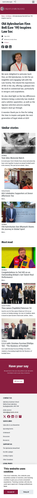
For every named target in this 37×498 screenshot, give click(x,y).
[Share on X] (6, 47)
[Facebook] (8, 417)
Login (10, 2)
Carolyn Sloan (13, 39)
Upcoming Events (8, 429)
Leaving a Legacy (8, 456)
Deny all (26, 492)
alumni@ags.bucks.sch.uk (10, 412)
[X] (4, 417)
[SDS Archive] (20, 417)
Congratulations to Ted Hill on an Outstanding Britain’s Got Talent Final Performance (18, 274)
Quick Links (5, 2)
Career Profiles (6, 306)
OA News (8, 16)
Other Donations (8, 459)
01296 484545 (7, 410)
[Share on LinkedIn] (10, 47)
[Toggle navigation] (33, 2)
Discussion (6, 436)
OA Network (6, 433)
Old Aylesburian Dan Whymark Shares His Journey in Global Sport (18, 227)
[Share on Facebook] (3, 47)
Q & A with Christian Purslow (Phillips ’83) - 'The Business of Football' (18, 344)
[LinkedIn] (12, 417)
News (3, 16)
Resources (6, 440)
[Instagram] (16, 417)
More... (27, 165)
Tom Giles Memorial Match (13, 158)
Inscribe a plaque (8, 452)
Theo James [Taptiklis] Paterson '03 (17, 308)
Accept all (10, 492)
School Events (6, 191)
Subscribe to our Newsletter (11, 425)
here (5, 486)
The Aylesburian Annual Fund (11, 448)
